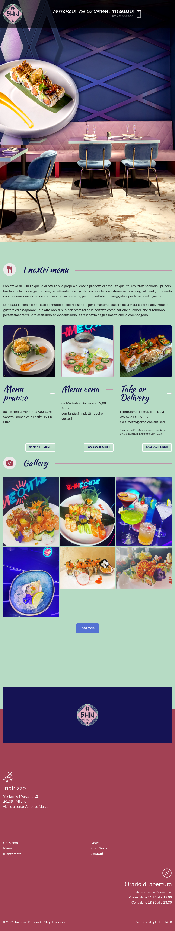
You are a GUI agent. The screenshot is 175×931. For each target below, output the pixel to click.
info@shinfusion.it (122, 16)
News (95, 843)
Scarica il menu (40, 447)
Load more (88, 628)
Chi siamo (10, 843)
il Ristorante (12, 854)
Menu (7, 848)
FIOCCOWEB (163, 922)
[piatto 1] (31, 511)
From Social (99, 848)
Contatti (97, 854)
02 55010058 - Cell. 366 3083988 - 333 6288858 (93, 12)
